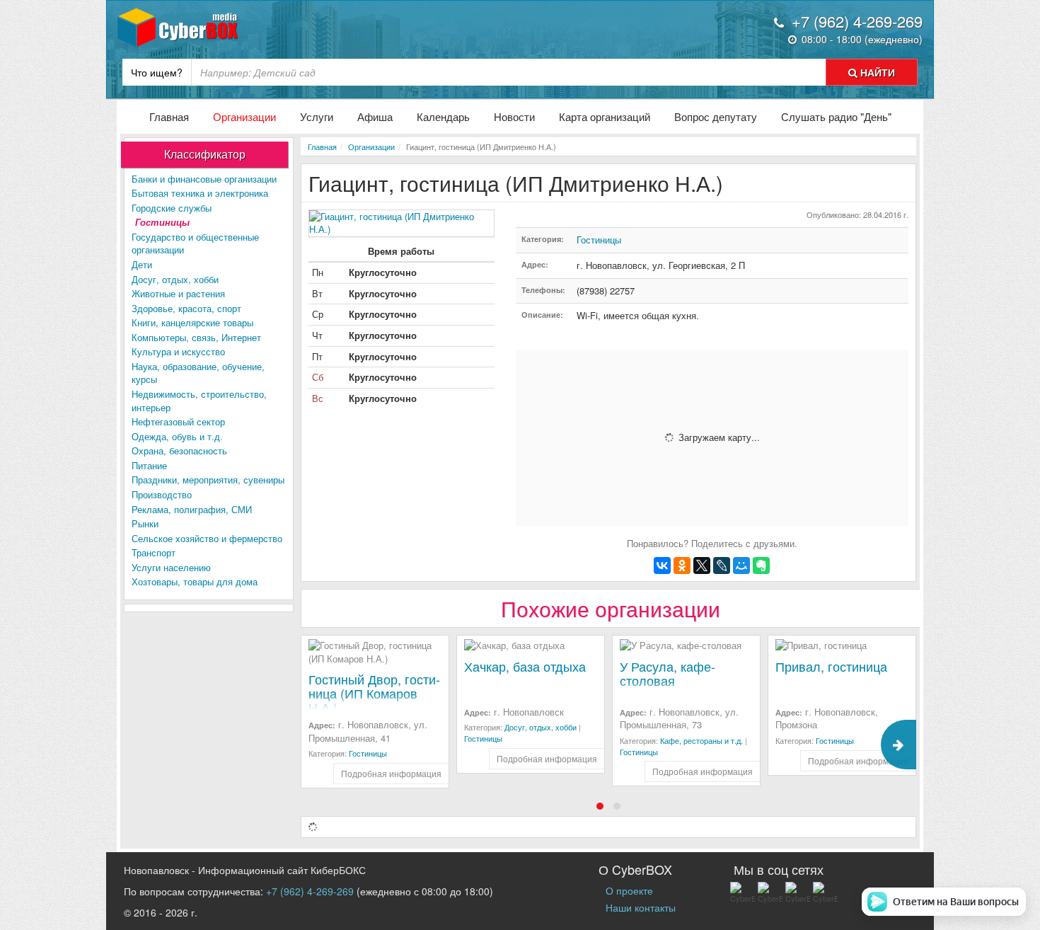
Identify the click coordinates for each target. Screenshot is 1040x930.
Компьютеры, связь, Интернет (196, 337)
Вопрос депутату (715, 116)
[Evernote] (761, 565)
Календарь (443, 116)
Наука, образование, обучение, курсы (198, 373)
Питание (149, 465)
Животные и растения (178, 293)
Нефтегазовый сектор (178, 421)
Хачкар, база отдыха (525, 666)
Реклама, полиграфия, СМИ (192, 509)
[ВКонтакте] (662, 565)
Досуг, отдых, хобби (175, 279)
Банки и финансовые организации (204, 178)
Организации (244, 116)
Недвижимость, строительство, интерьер (199, 400)
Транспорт (153, 552)
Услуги (316, 116)
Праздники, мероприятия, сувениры (208, 479)
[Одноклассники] (682, 565)
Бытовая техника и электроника (200, 193)
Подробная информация (391, 773)
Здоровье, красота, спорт (186, 308)
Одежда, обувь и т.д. (177, 436)
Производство (162, 494)
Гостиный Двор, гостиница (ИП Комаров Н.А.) (374, 693)
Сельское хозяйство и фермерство (207, 538)
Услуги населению (171, 567)
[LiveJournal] (721, 565)
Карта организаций (604, 116)
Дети (142, 264)
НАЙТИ (876, 72)
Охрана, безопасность (179, 450)
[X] (701, 565)
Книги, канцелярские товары (192, 322)
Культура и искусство (178, 351)
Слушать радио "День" (836, 116)
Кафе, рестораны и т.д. (701, 740)
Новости (514, 116)
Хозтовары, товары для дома (195, 581)
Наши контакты (641, 907)
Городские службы (172, 207)
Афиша (375, 116)
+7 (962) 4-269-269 (310, 891)
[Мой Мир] (741, 565)
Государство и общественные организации (195, 243)
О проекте (629, 890)
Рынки (145, 523)
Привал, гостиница (831, 666)
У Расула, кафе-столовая (667, 673)
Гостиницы (162, 222)
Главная (169, 116)
